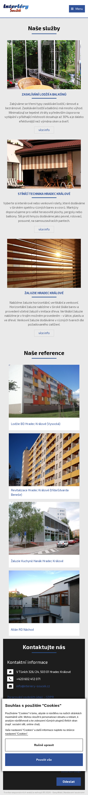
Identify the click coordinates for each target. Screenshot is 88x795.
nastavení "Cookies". (16, 733)
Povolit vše (44, 759)
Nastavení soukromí (74, 792)
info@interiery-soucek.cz (33, 686)
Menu (79, 8)
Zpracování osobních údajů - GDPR (30, 697)
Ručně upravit (44, 745)
